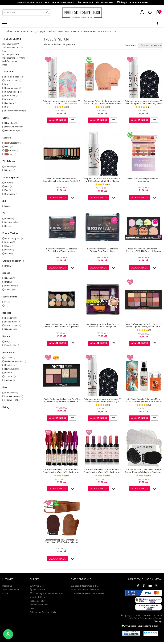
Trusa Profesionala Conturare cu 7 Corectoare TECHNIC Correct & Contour (143, 250)
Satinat (8, 289)
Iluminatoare (11, 130)
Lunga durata (11, 322)
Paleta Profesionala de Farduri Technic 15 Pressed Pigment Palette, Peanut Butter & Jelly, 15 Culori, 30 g (143, 325)
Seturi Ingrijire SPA (10, 44)
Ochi (7, 186)
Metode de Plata (37, 597)
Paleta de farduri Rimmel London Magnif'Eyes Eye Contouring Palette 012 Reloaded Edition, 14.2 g (61, 179)
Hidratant (9, 329)
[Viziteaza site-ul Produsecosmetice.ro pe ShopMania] (131, 633)
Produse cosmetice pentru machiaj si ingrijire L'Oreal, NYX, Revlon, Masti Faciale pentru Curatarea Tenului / (52, 31)
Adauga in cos (57, 120)
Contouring (10, 95)
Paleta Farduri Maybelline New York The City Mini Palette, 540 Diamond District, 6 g (61, 400)
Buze (4, 65)
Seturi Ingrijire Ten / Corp (13, 58)
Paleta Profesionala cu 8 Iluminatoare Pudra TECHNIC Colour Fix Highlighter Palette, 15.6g (62, 325)
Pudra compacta (12, 238)
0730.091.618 (38, 589)
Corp (7, 182)
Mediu (8, 266)
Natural (8, 278)
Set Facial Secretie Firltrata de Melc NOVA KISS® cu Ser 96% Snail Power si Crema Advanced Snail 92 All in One (144, 400)
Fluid (7, 253)
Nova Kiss (10, 123)
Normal (8, 170)
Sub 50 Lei (10, 392)
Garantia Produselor (39, 604)
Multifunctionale (9, 61)
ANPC (32, 608)
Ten (6, 190)
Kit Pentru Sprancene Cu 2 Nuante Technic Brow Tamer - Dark (102, 250)
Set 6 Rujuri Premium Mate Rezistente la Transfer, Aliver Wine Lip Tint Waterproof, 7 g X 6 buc (61, 470)
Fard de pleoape (12, 77)
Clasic (8, 218)
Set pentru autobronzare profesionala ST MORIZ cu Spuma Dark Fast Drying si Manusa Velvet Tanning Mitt (102, 400)
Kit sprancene (11, 88)
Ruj (6, 84)
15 (6, 302)
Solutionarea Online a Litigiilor (43, 612)
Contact (6, 593)
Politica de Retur (37, 601)
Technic (8, 380)
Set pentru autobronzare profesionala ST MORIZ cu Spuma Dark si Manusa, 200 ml (143, 102)
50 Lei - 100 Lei (12, 396)
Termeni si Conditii (10, 589)
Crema (8, 246)
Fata (4, 51)
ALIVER (8, 357)
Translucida (10, 345)
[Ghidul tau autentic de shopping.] (151, 633)
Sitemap (158, 621)
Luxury (8, 226)
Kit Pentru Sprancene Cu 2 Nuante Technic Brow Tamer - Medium (61, 250)
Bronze (11, 150)
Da (6, 206)
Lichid (8, 249)
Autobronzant (11, 80)
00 (6, 341)
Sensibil (9, 166)
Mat (7, 282)
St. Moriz (9, 376)
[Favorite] (72, 120)
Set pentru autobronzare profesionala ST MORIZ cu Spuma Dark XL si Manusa (102, 179)
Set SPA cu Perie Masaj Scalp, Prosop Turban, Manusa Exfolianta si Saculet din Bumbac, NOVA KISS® (143, 470)
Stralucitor (10, 285)
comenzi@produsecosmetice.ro (47, 593)
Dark (7, 146)
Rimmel (8, 372)
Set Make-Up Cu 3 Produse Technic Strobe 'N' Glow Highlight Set (102, 325)
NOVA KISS (10, 369)
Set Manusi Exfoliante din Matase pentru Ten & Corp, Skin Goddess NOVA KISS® (102, 102)
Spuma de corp (12, 92)
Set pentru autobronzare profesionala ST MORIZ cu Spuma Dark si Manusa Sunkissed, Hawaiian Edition (61, 102)
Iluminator (9, 103)
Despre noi (7, 586)
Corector (9, 99)
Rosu (10, 154)
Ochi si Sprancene (10, 54)
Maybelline (10, 365)
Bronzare (9, 318)
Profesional (10, 222)
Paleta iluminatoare (14, 111)
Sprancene (10, 194)
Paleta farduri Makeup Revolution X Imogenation (143, 179)
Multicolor (13, 143)
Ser (6, 107)
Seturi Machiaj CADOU (12, 47)
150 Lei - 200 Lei (12, 400)
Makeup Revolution (14, 127)
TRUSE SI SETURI (108, 31)
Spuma (8, 242)
